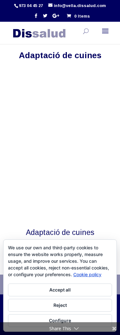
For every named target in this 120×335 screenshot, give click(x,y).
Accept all (60, 289)
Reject (60, 305)
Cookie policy (87, 274)
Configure (60, 320)
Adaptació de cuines (60, 232)
